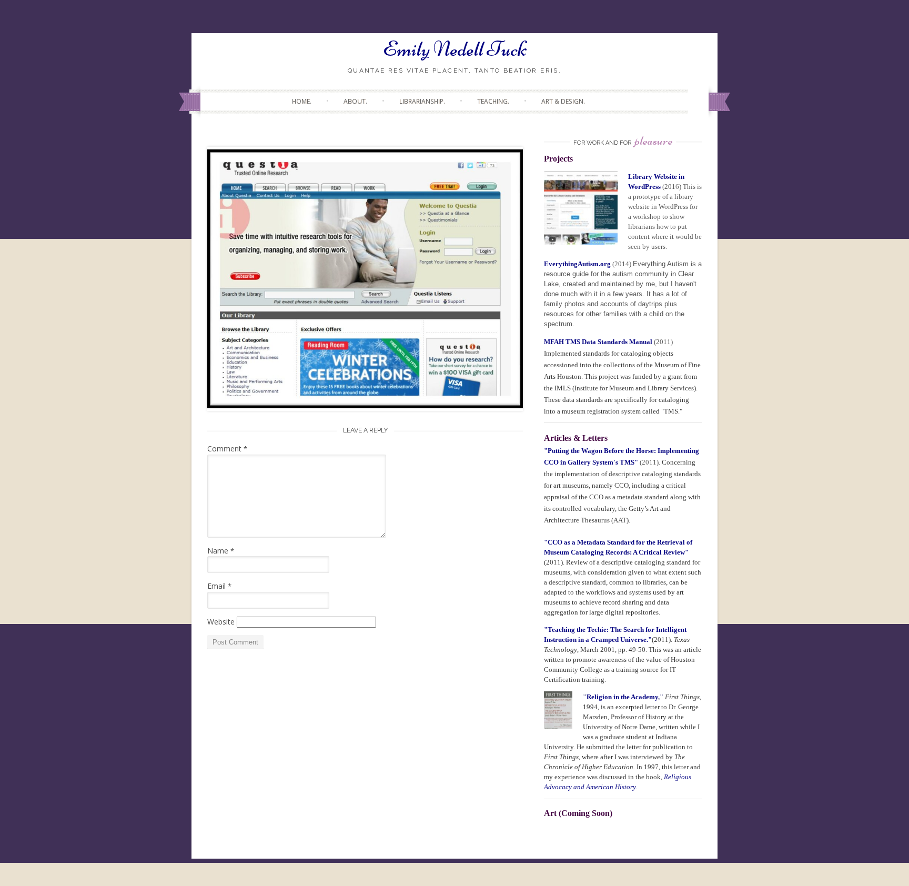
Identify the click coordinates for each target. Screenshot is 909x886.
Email (219, 586)
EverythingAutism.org (577, 264)
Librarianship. (422, 101)
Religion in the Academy (622, 697)
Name (220, 551)
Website (221, 622)
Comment (227, 449)
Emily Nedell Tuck (455, 49)
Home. (301, 101)
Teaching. (493, 101)
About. (355, 101)
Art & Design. (563, 101)
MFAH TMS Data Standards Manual (599, 342)
